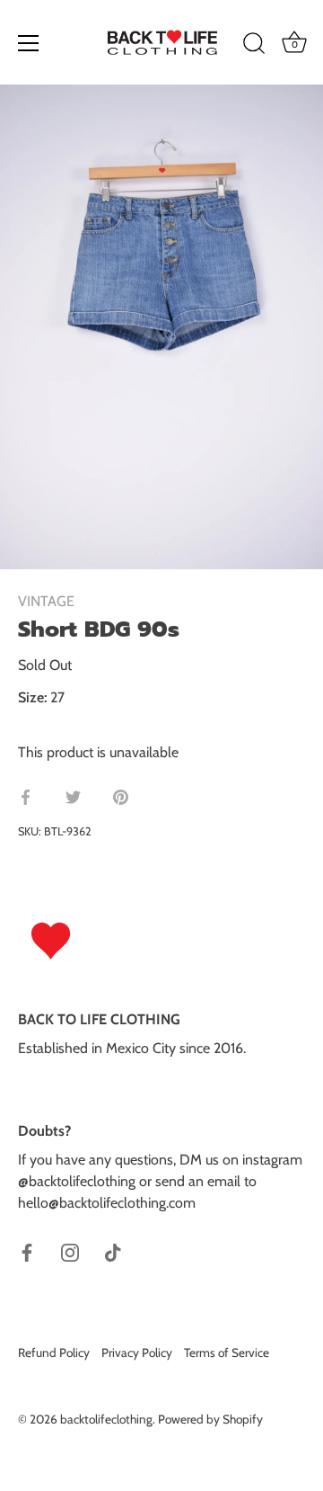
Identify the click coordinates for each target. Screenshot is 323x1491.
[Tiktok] (113, 1251)
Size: (32, 697)
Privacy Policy (136, 1352)
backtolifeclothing (106, 1419)
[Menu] (28, 43)
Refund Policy (54, 1352)
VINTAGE (46, 601)
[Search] (254, 46)
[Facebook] (27, 1251)
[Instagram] (70, 1251)
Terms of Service (226, 1352)
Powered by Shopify (210, 1419)
